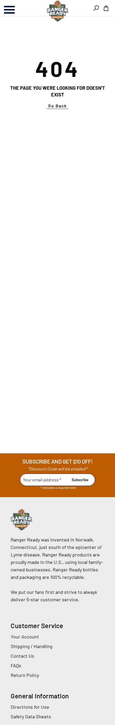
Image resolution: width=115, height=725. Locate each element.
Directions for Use (30, 707)
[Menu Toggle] (16, 10)
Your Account (25, 637)
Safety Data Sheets (31, 716)
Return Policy (25, 675)
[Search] (96, 8)
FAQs (16, 665)
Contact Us (22, 656)
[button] (106, 8)
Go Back (57, 105)
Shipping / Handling (31, 646)
